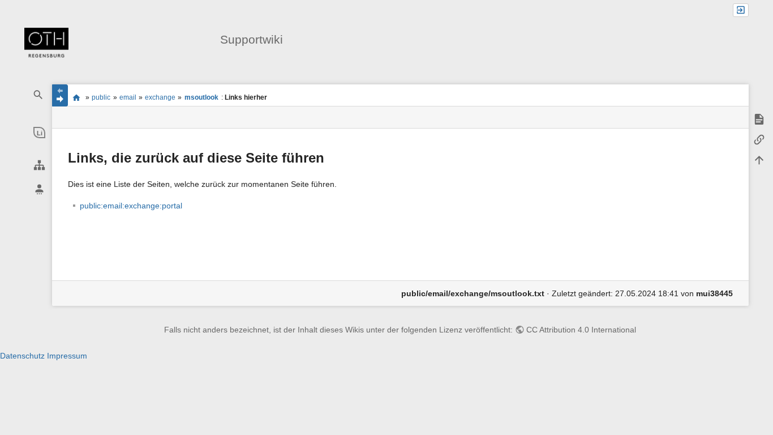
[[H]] (46, 44)
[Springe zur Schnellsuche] (38, 95)
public (101, 97)
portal (76, 97)
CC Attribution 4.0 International (581, 329)
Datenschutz (22, 355)
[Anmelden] (741, 10)
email (127, 97)
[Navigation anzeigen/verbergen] (60, 95)
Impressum (67, 355)
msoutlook (201, 97)
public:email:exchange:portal (131, 205)
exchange (160, 97)
